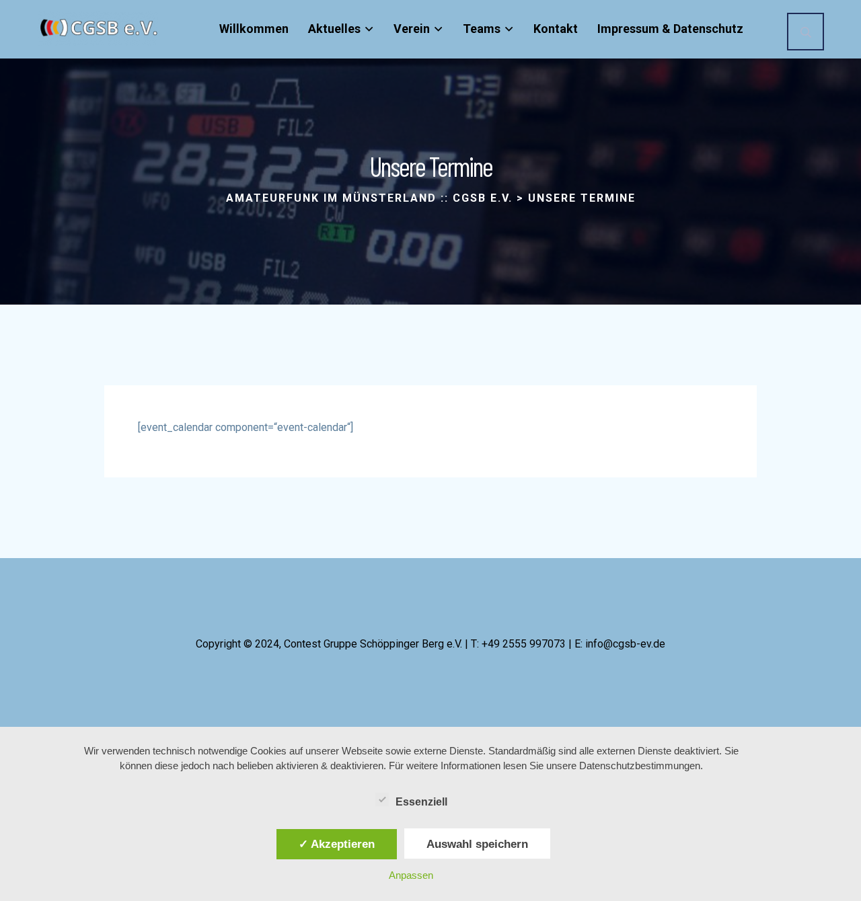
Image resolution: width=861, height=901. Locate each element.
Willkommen (254, 29)
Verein (412, 29)
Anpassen (411, 875)
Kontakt (555, 29)
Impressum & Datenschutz (670, 29)
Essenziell (421, 802)
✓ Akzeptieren (337, 844)
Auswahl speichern (477, 844)
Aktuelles (334, 29)
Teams (481, 29)
